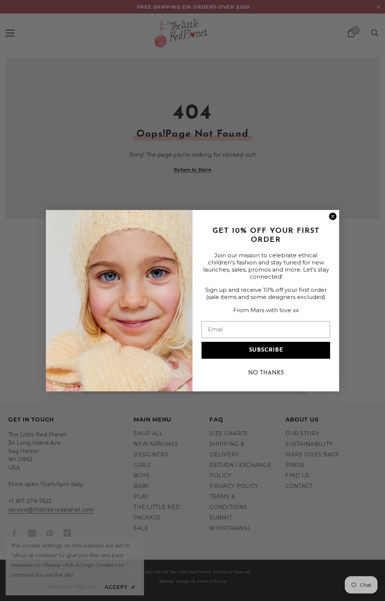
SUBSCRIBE (266, 350)
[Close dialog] (332, 216)
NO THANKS (266, 373)
